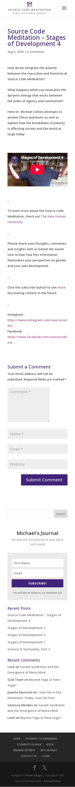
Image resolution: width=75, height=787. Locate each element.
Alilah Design (33, 775)
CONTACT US (29, 756)
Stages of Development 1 (26, 642)
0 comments (35, 52)
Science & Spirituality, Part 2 (29, 649)
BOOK (50, 744)
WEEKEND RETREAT (24, 750)
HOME (16, 738)
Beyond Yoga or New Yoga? (40, 718)
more (61, 287)
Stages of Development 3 (26, 628)
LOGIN (46, 756)
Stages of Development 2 (26, 635)
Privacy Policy (52, 780)
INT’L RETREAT (49, 750)
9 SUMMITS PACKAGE (29, 744)
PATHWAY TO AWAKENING (41, 738)
